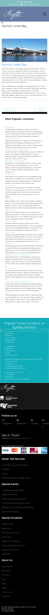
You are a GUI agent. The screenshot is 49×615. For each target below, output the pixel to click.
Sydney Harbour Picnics (11, 550)
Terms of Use (7, 592)
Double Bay (9, 127)
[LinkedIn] (24, 2)
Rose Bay (8, 243)
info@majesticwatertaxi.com (32, 4)
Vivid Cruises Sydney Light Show (14, 499)
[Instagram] (27, 2)
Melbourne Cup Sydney (10, 541)
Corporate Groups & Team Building (15, 465)
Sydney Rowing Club (12, 138)
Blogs (4, 583)
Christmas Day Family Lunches (13, 545)
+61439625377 (14, 4)
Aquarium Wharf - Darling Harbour (17, 150)
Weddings (5, 469)
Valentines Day (7, 524)
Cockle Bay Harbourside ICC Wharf (17, 281)
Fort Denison (9, 174)
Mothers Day (6, 528)
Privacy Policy (8, 611)
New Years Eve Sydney (10, 512)
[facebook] (18, 2)
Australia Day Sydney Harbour (13, 490)
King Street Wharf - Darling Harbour (18, 255)
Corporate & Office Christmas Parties (16, 503)
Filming (4, 474)
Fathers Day (6, 537)
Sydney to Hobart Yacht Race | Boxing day (18, 507)
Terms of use (7, 609)
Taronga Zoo (10, 185)
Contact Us (6, 596)
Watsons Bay (10, 232)
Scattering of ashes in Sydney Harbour (16, 478)
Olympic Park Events (9, 494)
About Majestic (7, 566)
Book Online (6, 571)
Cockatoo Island (11, 221)
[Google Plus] (21, 2)
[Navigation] (44, 14)
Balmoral (8, 199)
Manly (7, 293)
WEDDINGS (6, 554)
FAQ (3, 579)
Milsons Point (9, 210)
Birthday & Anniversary (10, 533)
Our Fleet (5, 575)
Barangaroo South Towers (14, 161)
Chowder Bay (10, 268)
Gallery (4, 588)
